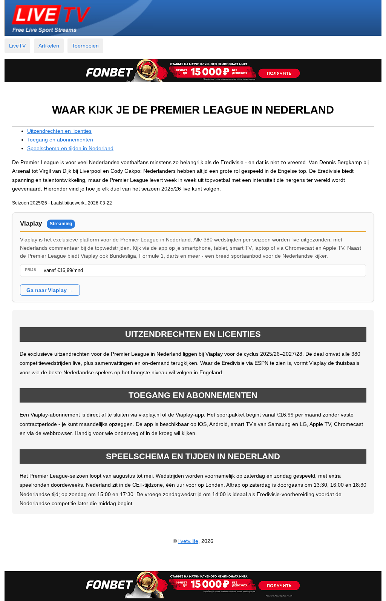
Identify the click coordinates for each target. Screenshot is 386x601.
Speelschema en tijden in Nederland (70, 148)
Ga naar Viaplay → (50, 290)
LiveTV (17, 46)
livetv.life (188, 541)
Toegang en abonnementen (60, 140)
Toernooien (85, 46)
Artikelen (48, 46)
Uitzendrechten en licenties (59, 131)
